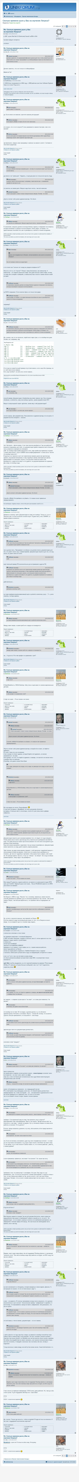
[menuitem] (6, 13)
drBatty (10, 221)
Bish (9, 107)
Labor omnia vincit (8, 88)
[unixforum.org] (22, 7)
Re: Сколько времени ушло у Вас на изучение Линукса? (17, 31)
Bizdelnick (11, 587)
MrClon (10, 120)
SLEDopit (10, 283)
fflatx (9, 249)
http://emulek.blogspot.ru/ (9, 148)
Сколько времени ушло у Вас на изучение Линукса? (26, 21)
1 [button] (64, 26)
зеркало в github (15, 149)
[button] (62, 26)
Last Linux (6, 816)
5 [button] (73, 26)
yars (9, 391)
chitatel (10, 56)
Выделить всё (9, 342)
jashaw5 (10, 192)
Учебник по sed (7, 149)
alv (9, 167)
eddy (9, 1412)
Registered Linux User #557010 (11, 378)
